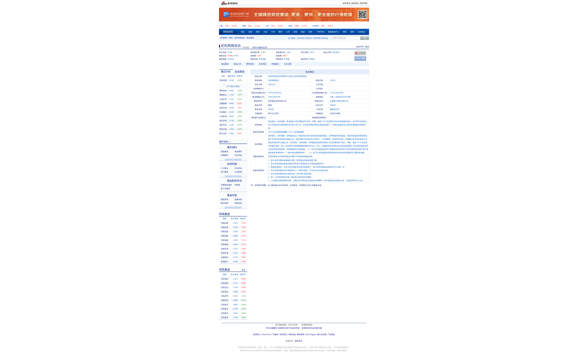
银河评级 (224, 203)
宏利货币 (224, 296)
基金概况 (225, 64)
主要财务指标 (226, 185)
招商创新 (224, 232)
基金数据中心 (333, 32)
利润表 (237, 185)
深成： (291, 26)
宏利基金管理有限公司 (277, 101)
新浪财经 (224, 38)
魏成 (367, 47)
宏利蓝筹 (224, 317)
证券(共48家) (335, 113)
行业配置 (238, 172)
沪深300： (316, 26)
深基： (245, 26)
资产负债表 (225, 189)
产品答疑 (331, 334)
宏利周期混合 (239, 38)
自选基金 (361, 32)
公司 (288, 32)
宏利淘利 (224, 279)
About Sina (266, 334)
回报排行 (308, 38)
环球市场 (320, 32)
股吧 (352, 32)
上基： (221, 26)
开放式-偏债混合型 (259, 47)
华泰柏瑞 (224, 240)
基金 (243, 32)
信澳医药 (224, 257)
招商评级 (238, 203)
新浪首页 (355, 3)
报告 (310, 32)
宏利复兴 (224, 309)
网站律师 (300, 334)
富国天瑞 (223, 129)
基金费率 (238, 151)
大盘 (265, 32)
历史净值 (262, 64)
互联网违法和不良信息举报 (288, 328)
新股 (295, 32)
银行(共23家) (273, 113)
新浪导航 (363, 3)
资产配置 (224, 172)
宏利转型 (224, 300)
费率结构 (250, 64)
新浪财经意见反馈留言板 (312, 328)
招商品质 (224, 223)
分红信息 (287, 64)
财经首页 (346, 3)
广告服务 (275, 334)
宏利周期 (223, 80)
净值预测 (316, 38)
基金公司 (237, 64)
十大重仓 (224, 168)
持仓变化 (238, 168)
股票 (250, 32)
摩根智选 (223, 91)
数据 (303, 32)
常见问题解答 (271, 328)
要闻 (280, 32)
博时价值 (223, 125)
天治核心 (223, 112)
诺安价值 (223, 121)
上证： (268, 26)
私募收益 (324, 38)
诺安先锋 (223, 108)
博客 (345, 32)
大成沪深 (223, 99)
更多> (244, 270)
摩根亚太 (223, 95)
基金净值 (301, 38)
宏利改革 (224, 305)
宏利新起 (224, 313)
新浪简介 (257, 334)
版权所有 (298, 341)
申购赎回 (275, 64)
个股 (273, 32)
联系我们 (283, 334)
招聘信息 (292, 334)
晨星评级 (224, 199)
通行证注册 (321, 334)
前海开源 (224, 249)
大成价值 (223, 116)
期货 (258, 32)
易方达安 (223, 133)
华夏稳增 (223, 103)
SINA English (311, 334)
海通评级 (238, 199)
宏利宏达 (224, 287)
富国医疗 (224, 262)
